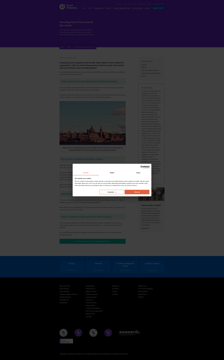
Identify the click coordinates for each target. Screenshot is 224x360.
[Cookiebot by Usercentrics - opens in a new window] (141, 167)
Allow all (137, 192)
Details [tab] (112, 172)
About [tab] (138, 172)
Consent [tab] (85, 172)
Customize (110, 192)
